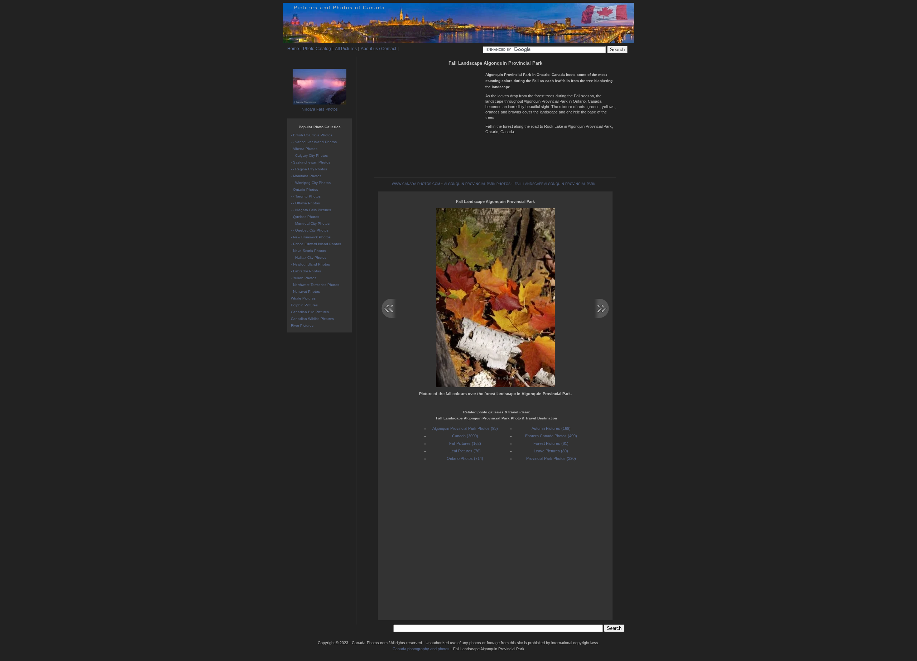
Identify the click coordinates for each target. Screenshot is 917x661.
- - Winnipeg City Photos (311, 183)
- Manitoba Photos (306, 176)
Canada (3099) (465, 436)
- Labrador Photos (306, 271)
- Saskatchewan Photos (310, 162)
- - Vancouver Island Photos (314, 142)
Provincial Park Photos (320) (551, 458)
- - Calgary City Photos (309, 155)
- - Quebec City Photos (309, 230)
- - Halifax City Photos (308, 257)
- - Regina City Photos (309, 169)
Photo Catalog (317, 48)
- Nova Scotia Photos (308, 251)
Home (293, 48)
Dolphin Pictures (304, 305)
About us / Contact (378, 48)
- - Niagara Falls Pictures (311, 210)
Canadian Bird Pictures (310, 312)
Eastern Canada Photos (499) (551, 436)
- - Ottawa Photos (305, 203)
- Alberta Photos (304, 149)
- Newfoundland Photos (310, 264)
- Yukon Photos (303, 278)
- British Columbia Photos (311, 135)
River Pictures (302, 325)
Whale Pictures (303, 298)
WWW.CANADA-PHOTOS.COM (416, 184)
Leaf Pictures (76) (465, 451)
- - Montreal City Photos (310, 223)
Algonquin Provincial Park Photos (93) (465, 428)
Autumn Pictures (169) (551, 428)
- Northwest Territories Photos (315, 285)
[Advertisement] (428, 118)
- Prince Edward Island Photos (316, 244)
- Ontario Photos (304, 189)
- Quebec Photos (305, 217)
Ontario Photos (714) (465, 458)
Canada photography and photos (421, 649)
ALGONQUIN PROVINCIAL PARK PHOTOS (477, 184)
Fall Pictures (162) (465, 443)
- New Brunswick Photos (311, 237)
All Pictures (346, 48)
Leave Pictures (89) (551, 451)
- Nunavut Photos (305, 291)
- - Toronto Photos (306, 196)
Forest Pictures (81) (550, 443)
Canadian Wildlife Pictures (312, 319)
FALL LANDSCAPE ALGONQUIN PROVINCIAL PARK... (557, 184)
